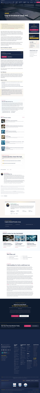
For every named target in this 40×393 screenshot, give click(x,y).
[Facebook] (1, 0)
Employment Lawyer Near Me (23, 358)
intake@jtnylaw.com (4, 358)
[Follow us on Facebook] (1, 350)
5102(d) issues (9, 11)
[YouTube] (3, 0)
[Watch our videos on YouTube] (5, 350)
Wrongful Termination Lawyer (22, 349)
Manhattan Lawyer (35, 348)
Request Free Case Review (34, 31)
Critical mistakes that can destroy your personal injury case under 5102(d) (11, 85)
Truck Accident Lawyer (16, 358)
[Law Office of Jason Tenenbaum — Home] (6, 2)
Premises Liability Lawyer (16, 370)
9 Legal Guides (36, 380)
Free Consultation (28, 346)
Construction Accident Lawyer (16, 360)
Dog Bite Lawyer (15, 355)
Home (5, 11)
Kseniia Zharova (28, 368)
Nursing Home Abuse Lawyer (16, 357)
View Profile (32, 380)
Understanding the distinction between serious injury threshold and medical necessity (12, 86)
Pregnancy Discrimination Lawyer (23, 350)
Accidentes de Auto (35, 361)
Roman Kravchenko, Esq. (29, 367)
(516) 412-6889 (37, 0)
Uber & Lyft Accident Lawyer (16, 363)
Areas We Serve (28, 351)
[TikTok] (4, 0)
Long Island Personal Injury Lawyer (6, 111)
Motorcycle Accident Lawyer (16, 361)
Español (31, 0)
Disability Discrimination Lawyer (22, 354)
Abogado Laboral (35, 362)
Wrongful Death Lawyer (16, 354)
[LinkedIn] (2, 0)
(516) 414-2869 (3, 360)
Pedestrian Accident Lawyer (16, 365)
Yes (8, 169)
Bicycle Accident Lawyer (16, 366)
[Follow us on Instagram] (8, 350)
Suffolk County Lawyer (35, 347)
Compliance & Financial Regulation (22, 362)
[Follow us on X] (10, 350)
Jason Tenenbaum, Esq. (8, 174)
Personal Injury (3, 87)
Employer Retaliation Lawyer (22, 352)
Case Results (28, 356)
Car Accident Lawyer (13, 111)
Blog (7, 11)
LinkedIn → (12, 213)
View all (23, 117)
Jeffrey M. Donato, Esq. (29, 363)
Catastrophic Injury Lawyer (16, 369)
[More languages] (33, 0)
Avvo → (14, 213)
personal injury (14, 39)
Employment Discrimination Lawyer (6, 112)
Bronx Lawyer (35, 351)
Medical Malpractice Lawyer (16, 351)
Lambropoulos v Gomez (4, 49)
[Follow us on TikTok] (6, 350)
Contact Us (28, 347)
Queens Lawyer (35, 350)
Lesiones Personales (35, 360)
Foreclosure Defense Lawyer (22, 364)
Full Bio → (17, 213)
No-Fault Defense (13, 112)
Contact (35, 2)
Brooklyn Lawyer (35, 349)
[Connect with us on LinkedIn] (3, 350)
